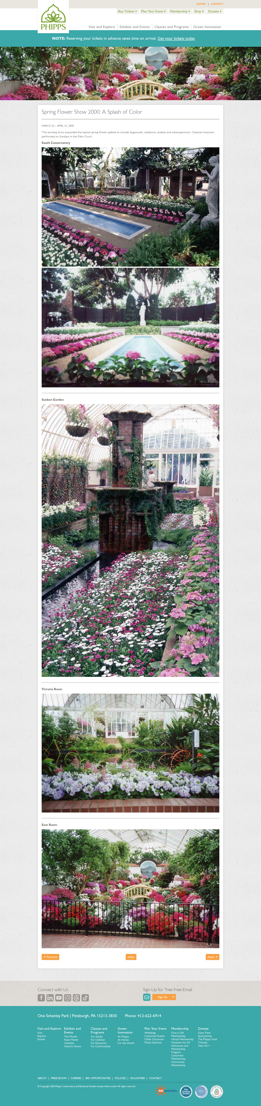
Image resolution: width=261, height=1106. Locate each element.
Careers (76, 1078)
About (42, 1078)
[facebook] (41, 997)
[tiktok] (85, 997)
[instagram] (67, 997)
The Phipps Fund (207, 1039)
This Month (70, 1036)
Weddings (150, 1032)
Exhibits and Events (135, 26)
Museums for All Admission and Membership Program (180, 1047)
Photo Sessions (153, 1042)
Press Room (58, 1078)
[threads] (76, 997)
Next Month (71, 1040)
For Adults (97, 1036)
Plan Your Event (152, 11)
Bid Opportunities (98, 1078)
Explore (41, 1036)
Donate (213, 11)
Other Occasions (154, 1039)
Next (211, 957)
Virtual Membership (182, 1039)
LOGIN (201, 3)
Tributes (202, 1042)
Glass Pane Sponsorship (205, 1034)
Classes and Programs (171, 26)
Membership (178, 11)
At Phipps (123, 1036)
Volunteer (137, 1078)
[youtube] (58, 997)
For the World (126, 1043)
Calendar (69, 1043)
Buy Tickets (126, 11)
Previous (52, 957)
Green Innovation (207, 26)
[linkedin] (50, 997)
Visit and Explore (101, 26)
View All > (204, 1045)
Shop (197, 11)
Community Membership (178, 1063)
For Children (98, 1040)
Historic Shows (72, 1046)
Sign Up (162, 997)
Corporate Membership (178, 1057)
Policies (120, 1078)
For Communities (101, 1046)
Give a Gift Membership (178, 1034)
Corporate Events (154, 1036)
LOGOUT (217, 3)
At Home (123, 1040)
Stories (41, 1039)
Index (131, 957)
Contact (155, 1078)
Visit (39, 1032)
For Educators (99, 1043)
